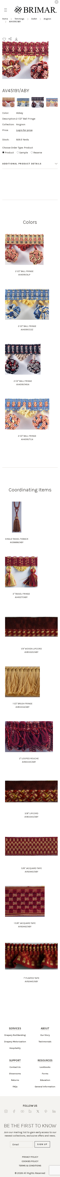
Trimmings (19, 19)
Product (9, 152)
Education (45, 1080)
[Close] (56, 2)
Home (5, 19)
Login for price (24, 130)
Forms (45, 1073)
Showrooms (15, 1073)
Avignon (47, 19)
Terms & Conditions (30, 1165)
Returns (15, 1080)
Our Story (45, 1035)
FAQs (15, 1086)
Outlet (34, 19)
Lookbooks (45, 1067)
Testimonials (45, 1041)
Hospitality (15, 1048)
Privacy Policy (30, 1157)
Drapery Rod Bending (15, 1035)
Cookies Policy (30, 1161)
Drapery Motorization (15, 1041)
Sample (23, 152)
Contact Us (15, 1067)
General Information (45, 1086)
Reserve (37, 152)
